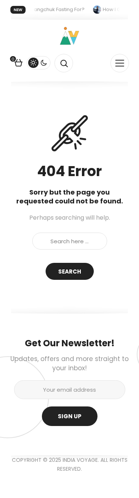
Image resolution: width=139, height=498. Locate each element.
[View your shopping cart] (18, 64)
